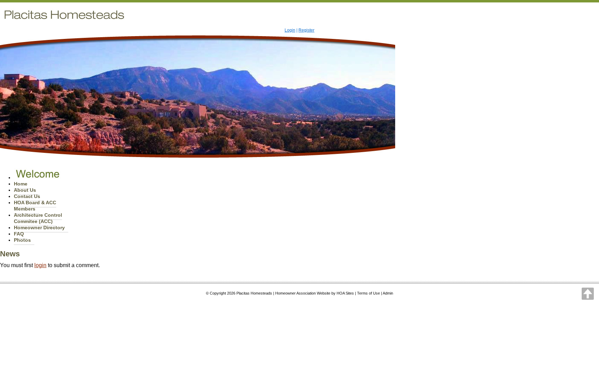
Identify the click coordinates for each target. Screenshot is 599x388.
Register (306, 30)
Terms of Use (368, 293)
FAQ (19, 234)
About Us (25, 190)
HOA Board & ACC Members (35, 206)
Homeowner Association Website (302, 293)
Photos (22, 240)
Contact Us (27, 196)
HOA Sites (345, 293)
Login (290, 30)
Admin (388, 293)
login (40, 265)
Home (20, 184)
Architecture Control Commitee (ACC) (38, 218)
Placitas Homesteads (254, 293)
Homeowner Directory (39, 227)
